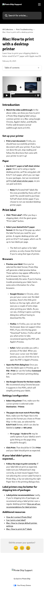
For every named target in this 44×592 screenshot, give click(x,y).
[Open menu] (39, 4)
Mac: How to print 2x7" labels (19, 529)
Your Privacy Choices (24, 585)
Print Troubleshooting (24, 29)
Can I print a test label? (16, 520)
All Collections (7, 29)
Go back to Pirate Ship (22, 579)
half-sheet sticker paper (23, 181)
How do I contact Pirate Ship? (19, 517)
